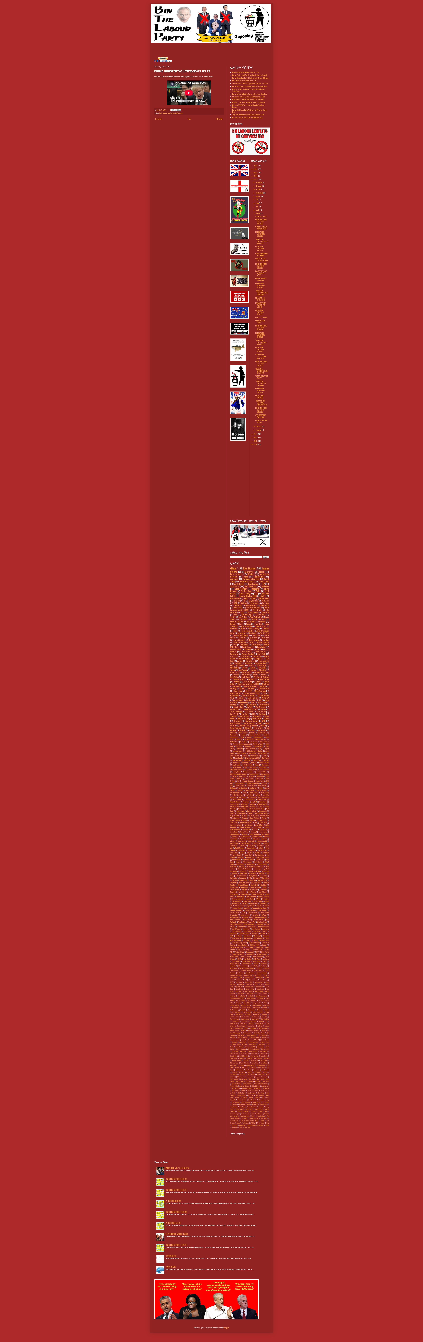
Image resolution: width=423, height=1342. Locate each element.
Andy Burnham (253, 601)
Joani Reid (244, 1067)
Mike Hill (266, 1005)
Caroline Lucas (253, 742)
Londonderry (263, 829)
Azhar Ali (252, 922)
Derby (265, 975)
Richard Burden (234, 1017)
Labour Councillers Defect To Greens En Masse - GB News (250, 78)
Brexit (261, 571)
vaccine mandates (261, 772)
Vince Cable (256, 961)
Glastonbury (244, 887)
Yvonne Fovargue (246, 963)
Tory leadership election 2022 (249, 1121)
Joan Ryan (233, 892)
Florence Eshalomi (243, 885)
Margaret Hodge (251, 896)
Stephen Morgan (234, 1114)
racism (253, 598)
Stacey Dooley (234, 956)
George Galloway (235, 649)
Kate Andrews (252, 892)
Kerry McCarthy (236, 938)
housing (256, 963)
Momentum (265, 637)
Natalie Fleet (241, 1093)
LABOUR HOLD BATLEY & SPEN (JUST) (177, 1168)
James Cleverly (237, 855)
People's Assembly (264, 1100)
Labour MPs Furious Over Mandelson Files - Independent (249, 86)
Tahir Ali (244, 1021)
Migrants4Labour (256, 1005)
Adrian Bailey (234, 843)
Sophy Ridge (246, 672)
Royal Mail (255, 1104)
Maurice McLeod (247, 1084)
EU (244, 601)
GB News (244, 603)
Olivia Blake (249, 947)
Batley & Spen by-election (248, 725)
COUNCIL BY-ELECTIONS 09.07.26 (175, 1190)
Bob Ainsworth (263, 1035)
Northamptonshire (235, 792)
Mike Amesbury (237, 760)
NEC (238, 781)
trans (263, 619)
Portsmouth (266, 1102)
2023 (256, 176)
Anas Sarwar (242, 797)
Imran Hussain (254, 889)
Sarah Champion (245, 836)
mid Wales (264, 963)
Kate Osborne (263, 892)
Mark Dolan (252, 1079)
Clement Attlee (236, 1044)
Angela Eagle (252, 873)
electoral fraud (264, 816)
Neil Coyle (247, 760)
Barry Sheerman (234, 755)
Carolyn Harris (258, 970)
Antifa (253, 667)
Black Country (243, 732)
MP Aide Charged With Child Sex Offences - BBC (247, 117)
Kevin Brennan (234, 894)
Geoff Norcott (263, 1054)
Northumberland (236, 901)
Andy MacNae (239, 1028)
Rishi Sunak (238, 607)
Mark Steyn (258, 1081)
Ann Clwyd (261, 873)
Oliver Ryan (244, 1097)
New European (251, 1093)
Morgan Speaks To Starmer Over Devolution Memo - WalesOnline (248, 90)
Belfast (258, 681)
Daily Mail (254, 802)
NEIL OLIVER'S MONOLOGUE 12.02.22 (260, 335)
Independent (233, 933)
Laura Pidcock (264, 679)
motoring (257, 869)
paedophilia (262, 730)
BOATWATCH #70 (170, 1256)
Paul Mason (259, 947)
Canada (252, 732)
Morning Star (235, 1007)
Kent (240, 624)
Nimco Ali (250, 1095)
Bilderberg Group (262, 922)
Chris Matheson (250, 973)
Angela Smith (236, 765)
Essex (235, 644)
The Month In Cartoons (261, 677)
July (257, 199)
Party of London (257, 901)
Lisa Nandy (252, 633)
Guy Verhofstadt (258, 744)
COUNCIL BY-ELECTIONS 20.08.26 (176, 1212)
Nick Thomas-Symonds (236, 769)
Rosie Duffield (234, 695)
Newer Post (158, 119)
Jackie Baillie (254, 1061)
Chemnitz (234, 1042)
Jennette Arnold (250, 1065)
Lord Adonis (260, 651)
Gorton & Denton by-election (241, 744)
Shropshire (245, 762)
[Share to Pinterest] (180, 110)
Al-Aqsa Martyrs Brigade (247, 968)
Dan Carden (256, 878)
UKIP (263, 721)
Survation (246, 908)
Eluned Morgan (236, 929)
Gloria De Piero (255, 887)
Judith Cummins (239, 1070)
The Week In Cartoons (251, 579)
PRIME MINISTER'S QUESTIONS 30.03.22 (261, 221)
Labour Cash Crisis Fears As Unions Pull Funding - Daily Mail (249, 111)
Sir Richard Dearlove (257, 1111)
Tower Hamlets (262, 910)
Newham (264, 1007)
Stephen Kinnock (239, 783)
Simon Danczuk (245, 1019)
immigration (258, 576)
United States (264, 598)
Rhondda (264, 1014)
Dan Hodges (265, 878)
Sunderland (236, 1021)
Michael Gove (262, 767)
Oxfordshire (237, 721)
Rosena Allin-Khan (255, 735)
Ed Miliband (257, 610)
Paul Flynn (245, 903)
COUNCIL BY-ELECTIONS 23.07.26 (175, 1245)
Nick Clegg (261, 1093)
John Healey (238, 936)
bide (267, 1123)
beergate (266, 749)
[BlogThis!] (174, 110)
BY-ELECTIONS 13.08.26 (173, 1223)
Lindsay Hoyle (246, 829)
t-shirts (241, 1127)
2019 (255, 441)
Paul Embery (263, 832)
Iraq (231, 758)
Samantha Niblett (251, 1107)
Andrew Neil (246, 674)
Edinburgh (233, 788)
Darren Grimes (240, 786)
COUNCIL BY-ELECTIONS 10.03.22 (259, 349)
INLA (256, 984)
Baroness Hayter (246, 970)
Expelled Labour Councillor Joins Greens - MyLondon (248, 102)
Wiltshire (232, 841)
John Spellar (252, 1067)
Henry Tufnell (233, 1058)
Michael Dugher (255, 1086)
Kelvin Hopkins (242, 996)
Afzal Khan (243, 742)
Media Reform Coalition (260, 1084)
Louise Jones (260, 1074)
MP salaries (240, 1077)
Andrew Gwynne (241, 753)
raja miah (234, 1127)
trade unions (247, 681)
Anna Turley (256, 843)
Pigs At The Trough (243, 950)
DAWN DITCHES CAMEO (260, 321)
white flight (247, 1127)
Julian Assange (248, 936)
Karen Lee (233, 996)
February (259, 426)
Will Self (253, 1123)
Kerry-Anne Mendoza (261, 996)
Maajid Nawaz (240, 811)
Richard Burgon (247, 614)
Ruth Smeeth (265, 834)
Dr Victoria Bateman (253, 1049)
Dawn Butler (261, 647)
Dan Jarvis (235, 880)
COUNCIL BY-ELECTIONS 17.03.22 (259, 312)
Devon (255, 674)
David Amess (263, 802)
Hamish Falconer (243, 1056)
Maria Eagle (243, 1079)
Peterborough (261, 665)
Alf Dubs (259, 968)
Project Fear (263, 903)
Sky (266, 1111)
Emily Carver (246, 929)
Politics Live (234, 672)
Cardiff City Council (235, 924)
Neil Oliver (233, 628)
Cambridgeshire (253, 698)
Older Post (219, 119)
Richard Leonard (241, 813)
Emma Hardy (265, 929)
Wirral (264, 961)
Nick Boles (243, 1010)
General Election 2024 (251, 693)
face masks (244, 644)
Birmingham (241, 633)
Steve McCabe (265, 1019)
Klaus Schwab (242, 809)
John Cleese (239, 991)
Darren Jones (251, 786)
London (250, 574)
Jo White (237, 1067)
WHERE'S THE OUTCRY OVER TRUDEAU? (260, 356)
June (257, 203)
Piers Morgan (250, 661)
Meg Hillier (247, 1003)
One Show (257, 1097)
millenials (233, 966)
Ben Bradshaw (260, 707)
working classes (239, 679)
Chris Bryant (245, 651)
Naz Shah (245, 714)
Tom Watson (257, 656)
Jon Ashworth (251, 704)
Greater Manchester (253, 607)
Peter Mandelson (260, 663)
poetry (267, 1125)
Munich (264, 945)
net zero (236, 674)
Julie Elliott (248, 1070)
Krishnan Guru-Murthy (257, 894)
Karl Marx (260, 806)
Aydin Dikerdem (263, 1028)
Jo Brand (262, 933)
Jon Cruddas (261, 1067)
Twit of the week (237, 795)
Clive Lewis (248, 663)
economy (233, 688)
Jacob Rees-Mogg (236, 711)
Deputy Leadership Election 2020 (248, 684)
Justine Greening (262, 994)
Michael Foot (265, 1086)
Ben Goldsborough (235, 1033)
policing (254, 619)
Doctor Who (243, 880)
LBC (242, 612)
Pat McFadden (236, 1012)
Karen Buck (256, 1070)
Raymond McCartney (244, 1104)
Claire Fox (260, 846)
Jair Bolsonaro (234, 1063)
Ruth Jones (242, 1107)
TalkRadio (248, 649)
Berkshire (233, 732)
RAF (231, 906)
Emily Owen (235, 1051)
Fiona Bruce (263, 980)
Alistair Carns (247, 919)
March (258, 213)
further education (248, 772)
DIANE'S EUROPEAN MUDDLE (261, 421)
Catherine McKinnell (253, 1040)
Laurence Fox (261, 711)
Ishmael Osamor (249, 987)
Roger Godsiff (250, 906)
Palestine (262, 621)
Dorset (234, 776)
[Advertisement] (207, 48)
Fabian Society (253, 980)
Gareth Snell (254, 885)
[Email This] (171, 110)
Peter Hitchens (247, 862)
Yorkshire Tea (234, 1024)
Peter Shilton (239, 1014)
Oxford (232, 813)
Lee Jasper (242, 1072)
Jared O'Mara (259, 825)
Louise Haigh (233, 832)
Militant (243, 1091)
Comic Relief (261, 1044)
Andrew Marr (262, 702)
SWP (257, 952)
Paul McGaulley (242, 1100)
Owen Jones (254, 603)
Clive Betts (244, 1044)
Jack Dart (245, 1061)
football (232, 624)
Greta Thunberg (237, 767)
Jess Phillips (243, 617)
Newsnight (254, 832)
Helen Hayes (264, 1056)
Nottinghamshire (247, 647)
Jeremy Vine (260, 776)
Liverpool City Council (263, 857)
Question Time (238, 707)
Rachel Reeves (235, 598)
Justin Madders (251, 994)
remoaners (234, 579)
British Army (251, 621)
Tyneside (264, 839)
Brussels (264, 1037)
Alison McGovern (245, 843)
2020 (256, 437)
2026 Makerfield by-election (238, 774)
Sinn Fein (253, 762)
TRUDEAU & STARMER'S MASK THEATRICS (261, 371)
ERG (241, 977)
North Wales (234, 677)
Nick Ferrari (244, 702)
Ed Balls (261, 848)
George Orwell (252, 850)
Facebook (242, 637)
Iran (264, 693)
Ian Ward (266, 1058)
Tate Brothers (261, 1116)
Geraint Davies (262, 850)
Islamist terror (260, 626)
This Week (244, 1118)
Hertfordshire (250, 700)
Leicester (253, 670)
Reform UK (256, 635)
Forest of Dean (245, 1054)
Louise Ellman (250, 790)
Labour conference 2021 (256, 809)
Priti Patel (233, 656)
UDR (259, 749)
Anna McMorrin (242, 922)
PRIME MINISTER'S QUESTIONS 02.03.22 (261, 410)
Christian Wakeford (262, 973)
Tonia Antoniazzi (250, 749)
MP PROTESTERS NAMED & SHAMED (176, 1234)
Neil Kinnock (256, 1007)
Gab (256, 822)
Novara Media (259, 746)
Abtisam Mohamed (243, 966)
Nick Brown (251, 1010)
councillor (234, 1125)
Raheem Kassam (239, 906)
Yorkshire (265, 586)
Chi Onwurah (240, 973)
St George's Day (261, 954)
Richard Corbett (245, 1017)
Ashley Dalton (253, 876)
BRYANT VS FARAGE (261, 317)
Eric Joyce (243, 1051)
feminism (266, 628)
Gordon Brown (237, 700)
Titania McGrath (254, 1118)
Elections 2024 (249, 977)
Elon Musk (251, 688)
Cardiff (264, 755)
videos (181, 113)
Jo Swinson (249, 711)
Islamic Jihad (259, 987)
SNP (264, 649)
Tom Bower (264, 1118)
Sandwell (261, 1107)
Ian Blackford (243, 788)
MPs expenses (236, 859)
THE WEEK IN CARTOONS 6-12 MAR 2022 (261, 342)
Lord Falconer (251, 1000)
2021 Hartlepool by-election (254, 751)
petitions (236, 681)
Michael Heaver (234, 1005)
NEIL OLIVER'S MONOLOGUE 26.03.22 (260, 234)
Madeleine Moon (264, 940)
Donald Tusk (252, 880)
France (257, 765)
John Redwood (259, 991)
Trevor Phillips (265, 792)
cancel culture (249, 723)
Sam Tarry (235, 836)
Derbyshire (251, 679)
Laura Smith (259, 779)
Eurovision (239, 980)
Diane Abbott (264, 581)
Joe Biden (236, 601)
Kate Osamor (258, 827)
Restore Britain (239, 952)
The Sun (239, 959)
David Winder (257, 975)
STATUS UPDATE (170, 1267)
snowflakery (242, 871)
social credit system (254, 871)
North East (259, 1010)
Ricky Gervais (258, 862)
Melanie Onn (263, 811)
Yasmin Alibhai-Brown (244, 869)
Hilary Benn (244, 806)
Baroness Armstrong (253, 1030)
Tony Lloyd (241, 866)
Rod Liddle (264, 1017)
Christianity (233, 878)
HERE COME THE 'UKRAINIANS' (260, 299)
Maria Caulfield (234, 1079)
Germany (252, 804)
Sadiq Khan (234, 586)
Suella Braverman (258, 956)
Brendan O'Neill (242, 1037)
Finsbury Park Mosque (246, 822)
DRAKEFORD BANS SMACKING (260, 279)
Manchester (234, 654)
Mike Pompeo (235, 1091)
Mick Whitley (257, 1088)
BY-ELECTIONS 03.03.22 (259, 396)
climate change (254, 640)
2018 (255, 444)
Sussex (248, 624)
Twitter (232, 617)
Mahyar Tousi (240, 896)
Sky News (262, 714)
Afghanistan (233, 742)
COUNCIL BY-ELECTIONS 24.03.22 (259, 248)
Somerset (233, 716)
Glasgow (248, 728)
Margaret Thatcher (263, 896)
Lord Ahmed (242, 1074)
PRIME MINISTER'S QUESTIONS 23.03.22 (261, 266)
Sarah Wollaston (257, 836)
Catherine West (261, 799)
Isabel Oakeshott (244, 933)
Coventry (233, 704)
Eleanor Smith (265, 1049)
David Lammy (245, 593)
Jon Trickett (242, 892)
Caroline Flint (234, 709)
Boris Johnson (163, 113)
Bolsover (232, 1037)
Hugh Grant (247, 931)
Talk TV (253, 1116)
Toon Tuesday (253, 583)
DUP (250, 878)
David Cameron (262, 786)
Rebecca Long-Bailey (241, 635)
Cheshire (233, 651)
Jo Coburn (252, 806)
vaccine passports (263, 642)
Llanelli (265, 1072)
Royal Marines (263, 1104)
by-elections (253, 637)
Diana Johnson (251, 926)
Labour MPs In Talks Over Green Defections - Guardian (249, 94)
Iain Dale (239, 746)
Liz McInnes (261, 998)
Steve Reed (233, 866)
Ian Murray (253, 788)
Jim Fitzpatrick (259, 855)
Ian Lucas (257, 931)
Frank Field (244, 804)
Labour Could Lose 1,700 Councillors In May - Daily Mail (249, 75)
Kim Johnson (247, 938)
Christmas (246, 802)
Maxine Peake (250, 899)
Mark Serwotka (240, 1081)
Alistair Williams (254, 818)
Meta (265, 1003)
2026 (256, 165)
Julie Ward (241, 994)
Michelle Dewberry (247, 1088)
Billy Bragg (240, 1035)
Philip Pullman (257, 1102)
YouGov (232, 670)
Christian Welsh (264, 1042)
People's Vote (264, 633)
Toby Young (257, 959)
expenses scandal (262, 841)
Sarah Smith (258, 1109)
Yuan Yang (243, 1024)
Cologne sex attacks (235, 975)
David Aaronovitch (250, 1047)
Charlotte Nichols (235, 802)
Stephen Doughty (253, 792)
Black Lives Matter (247, 581)
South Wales (261, 614)
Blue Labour (263, 876)
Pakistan (243, 735)
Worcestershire (235, 723)
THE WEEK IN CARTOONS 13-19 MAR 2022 (261, 292)
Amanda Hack (251, 1026)
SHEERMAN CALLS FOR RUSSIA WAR (261, 259)
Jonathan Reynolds (244, 827)
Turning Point (236, 772)
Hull (246, 767)
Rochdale (244, 834)
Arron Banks (253, 1028)
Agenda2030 (233, 968)
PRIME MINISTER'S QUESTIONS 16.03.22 (261, 327)
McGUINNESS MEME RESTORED (261, 254)
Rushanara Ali (250, 952)
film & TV (248, 691)
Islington (263, 709)
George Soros (263, 822)
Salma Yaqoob (265, 952)
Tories (245, 576)
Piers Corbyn (253, 903)
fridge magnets (234, 917)
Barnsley (243, 1030)
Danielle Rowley (247, 975)
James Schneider (245, 1063)
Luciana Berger (261, 790)
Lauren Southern (250, 998)
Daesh (241, 704)
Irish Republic (239, 758)
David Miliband (241, 926)
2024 (256, 172)
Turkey (261, 1021)
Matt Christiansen (236, 1084)
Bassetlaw (264, 1030)
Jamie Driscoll (239, 989)
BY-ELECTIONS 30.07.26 (173, 1201)
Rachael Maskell (234, 834)
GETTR (232, 982)
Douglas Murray (251, 848)
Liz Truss (254, 829)
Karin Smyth (257, 936)
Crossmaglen (242, 878)
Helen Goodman (254, 1056)
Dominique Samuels (263, 926)
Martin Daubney (242, 945)
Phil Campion (235, 1102)
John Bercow (243, 670)
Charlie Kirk (260, 924)
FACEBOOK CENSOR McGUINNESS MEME (261, 273)
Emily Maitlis (233, 883)
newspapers (260, 1125)
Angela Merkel (252, 797)
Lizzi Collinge (257, 1072)
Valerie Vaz (246, 1123)
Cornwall (252, 820)
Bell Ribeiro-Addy (247, 765)
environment (235, 818)
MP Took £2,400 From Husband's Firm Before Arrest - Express (249, 106)
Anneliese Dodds (254, 774)
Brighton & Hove (243, 718)
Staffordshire (234, 667)
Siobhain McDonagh (242, 1111)
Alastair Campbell (247, 654)
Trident (262, 1121)
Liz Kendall (255, 940)
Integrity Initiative (236, 1061)
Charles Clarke (265, 1040)
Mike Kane (266, 1088)
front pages (245, 917)
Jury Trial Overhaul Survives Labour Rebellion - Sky (248, 114)
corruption (256, 915)
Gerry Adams (233, 853)
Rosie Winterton (234, 1019)
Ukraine (256, 649)
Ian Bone (244, 889)
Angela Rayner (241, 588)
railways (258, 795)
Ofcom (237, 1097)
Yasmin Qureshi (234, 963)
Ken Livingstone (250, 857)
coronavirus (249, 571)
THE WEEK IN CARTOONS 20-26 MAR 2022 (261, 241)
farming (244, 818)
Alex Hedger (241, 1026)
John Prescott (248, 991)
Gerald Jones (233, 1056)
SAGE (252, 702)
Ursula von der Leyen (261, 813)
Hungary (242, 1058)
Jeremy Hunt (248, 855)
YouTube (251, 730)
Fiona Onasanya (235, 728)
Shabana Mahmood (248, 695)
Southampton (250, 954)
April (257, 210)
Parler (244, 792)
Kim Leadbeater (258, 938)
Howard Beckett (234, 889)
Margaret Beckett (255, 943)
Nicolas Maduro (241, 1095)
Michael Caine (234, 1086)
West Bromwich (253, 816)
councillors (258, 624)
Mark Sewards (249, 1081)
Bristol (242, 688)
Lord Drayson (251, 1074)
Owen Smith (256, 760)
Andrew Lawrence (258, 919)
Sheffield (242, 730)
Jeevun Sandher (250, 989)
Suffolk (249, 707)
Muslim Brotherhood (253, 1091)
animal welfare (245, 915)
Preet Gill (256, 1014)
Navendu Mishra (246, 1007)
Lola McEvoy (233, 1074)
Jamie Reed (264, 1063)
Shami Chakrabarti (238, 954)
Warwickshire (257, 716)
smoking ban (259, 1024)
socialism (266, 640)
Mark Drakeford (246, 626)
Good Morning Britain (249, 709)
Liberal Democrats (247, 631)
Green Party (261, 654)
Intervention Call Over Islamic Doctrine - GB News (248, 99)
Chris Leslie (251, 846)
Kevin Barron (249, 779)
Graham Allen (248, 982)
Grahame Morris (259, 982)
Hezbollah (241, 984)
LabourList (234, 1072)
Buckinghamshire (249, 799)
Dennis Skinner (264, 742)
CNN (231, 786)
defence (264, 915)
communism (237, 605)
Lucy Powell (234, 714)
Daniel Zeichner (239, 848)
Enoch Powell (233, 822)
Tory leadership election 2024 (255, 866)
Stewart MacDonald (257, 1114)
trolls (259, 723)
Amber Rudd (243, 873)
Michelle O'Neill (254, 945)
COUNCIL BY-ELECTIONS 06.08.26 (176, 1179)
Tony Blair (265, 603)
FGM (246, 980)
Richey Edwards (253, 612)
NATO (258, 899)
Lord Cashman (241, 1000)
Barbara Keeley (234, 1030)
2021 (255, 434)
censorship (265, 612)
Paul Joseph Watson (251, 769)
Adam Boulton (254, 966)
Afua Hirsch (264, 966)
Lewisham (249, 1072)
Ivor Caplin (266, 853)
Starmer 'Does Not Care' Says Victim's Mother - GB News (250, 83)
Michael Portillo (245, 1005)
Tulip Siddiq (236, 961)
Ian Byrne (257, 853)
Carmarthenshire (234, 1040)
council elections (258, 737)
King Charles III (245, 894)
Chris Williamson (260, 691)
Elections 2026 (262, 820)
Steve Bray (256, 839)
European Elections (236, 621)
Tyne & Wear (249, 795)
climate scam (237, 691)
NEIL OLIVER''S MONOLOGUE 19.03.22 (260, 285)
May (257, 206)
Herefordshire (237, 931)
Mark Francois (260, 1079)
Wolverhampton (253, 913)
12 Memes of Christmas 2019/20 (255, 739)
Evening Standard (252, 1051)
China (235, 631)
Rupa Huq (259, 906)
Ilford (264, 931)
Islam (235, 614)
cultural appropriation (253, 783)
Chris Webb (242, 1042)
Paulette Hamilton (258, 1012)
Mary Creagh (265, 758)
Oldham (267, 1010)
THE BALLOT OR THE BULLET (261, 377)
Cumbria (263, 725)
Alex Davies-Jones (235, 919)
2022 (256, 179)
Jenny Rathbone (261, 1065)
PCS (263, 1097)
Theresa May (245, 656)
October (258, 189)
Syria (242, 737)
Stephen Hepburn (262, 864)
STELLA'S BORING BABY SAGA (260, 416)
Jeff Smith (241, 1065)
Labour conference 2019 (252, 758)
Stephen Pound (245, 1114)
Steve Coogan (255, 1019)
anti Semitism (250, 586)
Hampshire (258, 658)
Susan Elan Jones (244, 1116)
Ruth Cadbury (233, 1107)
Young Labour (260, 1123)
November (259, 186)
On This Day (246, 591)
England (263, 674)
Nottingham (248, 746)
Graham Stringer (262, 804)
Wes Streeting (254, 628)
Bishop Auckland (251, 1035)
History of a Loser (236, 825)
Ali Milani (234, 873)
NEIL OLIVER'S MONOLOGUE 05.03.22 (260, 390)
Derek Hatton (233, 977)
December (259, 182)
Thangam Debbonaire (236, 910)
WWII (243, 913)
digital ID (263, 686)
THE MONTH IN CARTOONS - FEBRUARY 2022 (261, 403)
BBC (256, 593)
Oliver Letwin (247, 901)
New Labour (265, 899)
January (258, 430)
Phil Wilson (248, 1014)
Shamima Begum (251, 721)
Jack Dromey (248, 825)
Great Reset (241, 665)
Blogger (226, 1327)
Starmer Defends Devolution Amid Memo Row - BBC (248, 96)
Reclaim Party (259, 781)
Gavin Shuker (241, 850)
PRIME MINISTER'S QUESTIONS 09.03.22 (261, 363)
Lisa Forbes (246, 940)
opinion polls (256, 644)
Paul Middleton (252, 1100)
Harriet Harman (234, 806)
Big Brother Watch (259, 1033)
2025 (256, 169)
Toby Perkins (248, 959)
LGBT (235, 603)
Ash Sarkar (238, 663)
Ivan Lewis (254, 933)
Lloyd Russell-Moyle (250, 686)
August (258, 196)
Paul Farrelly (235, 903)
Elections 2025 (234, 804)
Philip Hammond (245, 1102)
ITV (261, 984)
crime (245, 598)
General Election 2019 (248, 596)
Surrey (245, 667)
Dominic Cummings (240, 642)
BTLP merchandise (263, 797)
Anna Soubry (252, 753)
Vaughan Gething (234, 816)
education (241, 698)
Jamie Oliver (255, 1063)
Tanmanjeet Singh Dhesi (259, 908)
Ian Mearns (249, 1058)
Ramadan (234, 1104)
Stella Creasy (246, 677)
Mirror (238, 862)
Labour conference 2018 (236, 998)
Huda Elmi (249, 984)
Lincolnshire (237, 686)
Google (264, 887)
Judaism (240, 790)
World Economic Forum (261, 672)
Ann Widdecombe (241, 876)
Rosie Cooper (240, 864)
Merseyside (233, 735)
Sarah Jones (239, 1109)
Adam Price (265, 871)
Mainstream (250, 1077)
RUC (253, 714)
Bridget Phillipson (255, 755)
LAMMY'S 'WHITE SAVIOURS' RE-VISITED (260, 305)
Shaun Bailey (236, 762)
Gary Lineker (265, 765)
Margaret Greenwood (261, 1077)
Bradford (244, 755)
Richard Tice (255, 1017)
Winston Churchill (264, 762)
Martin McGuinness (248, 859)
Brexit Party (265, 605)
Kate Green (240, 857)
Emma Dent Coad (244, 883)
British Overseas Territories (238, 820)
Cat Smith (243, 1040)
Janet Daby (233, 1065)
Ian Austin (262, 667)
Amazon (264, 818)
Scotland (255, 588)
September (259, 193)
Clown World (252, 1044)
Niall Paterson (234, 1010)
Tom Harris (266, 959)
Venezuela (244, 816)
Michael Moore (236, 1088)
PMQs (177, 113)
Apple (246, 1028)
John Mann (265, 684)
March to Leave (251, 811)
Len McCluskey (262, 732)
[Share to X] (176, 110)
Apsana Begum (262, 753)
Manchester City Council (240, 943)
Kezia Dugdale (265, 1070)
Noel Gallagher (260, 1095)
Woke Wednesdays (256, 617)
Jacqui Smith (263, 1061)
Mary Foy (238, 1003)
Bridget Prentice (254, 1037)
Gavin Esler (254, 1054)
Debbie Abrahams (241, 1049)
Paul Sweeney (247, 1012)
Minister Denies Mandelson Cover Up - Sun (245, 72)
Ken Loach (266, 936)
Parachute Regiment (247, 781)
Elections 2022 (262, 880)
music (238, 739)
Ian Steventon (258, 1058)
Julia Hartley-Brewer (245, 658)
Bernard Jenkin (247, 1033)
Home (189, 119)
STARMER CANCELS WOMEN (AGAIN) (261, 228)
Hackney (242, 853)
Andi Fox (260, 1026)
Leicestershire (264, 704)
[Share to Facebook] (178, 110)
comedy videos (242, 841)
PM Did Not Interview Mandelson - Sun (244, 80)
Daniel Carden (239, 1047)
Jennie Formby (260, 989)
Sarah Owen (249, 1109)
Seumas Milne (237, 908)
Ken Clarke (251, 996)
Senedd (250, 813)
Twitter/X (239, 1123)
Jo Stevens (264, 889)
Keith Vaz (239, 779)
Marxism (263, 670)
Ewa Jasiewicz (263, 1051)
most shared (238, 583)
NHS (260, 700)
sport (232, 665)
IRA (264, 583)
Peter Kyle (266, 760)
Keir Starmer (171, 113)
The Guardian (244, 716)
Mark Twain (266, 1081)
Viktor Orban (246, 961)
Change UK (265, 698)
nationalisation (251, 1125)
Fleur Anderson (234, 1054)
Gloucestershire (264, 688)
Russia (243, 628)
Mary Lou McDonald (237, 899)
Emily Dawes (259, 977)
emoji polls (251, 841)
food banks (242, 1125)
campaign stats (237, 751)
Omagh (251, 1097)
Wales (263, 596)
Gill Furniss (239, 982)
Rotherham (240, 749)
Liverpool (240, 661)
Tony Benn (253, 1021)
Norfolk (251, 665)
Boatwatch (265, 601)
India (261, 788)
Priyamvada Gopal (257, 950)
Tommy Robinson (264, 769)
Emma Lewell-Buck (256, 883)
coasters (251, 1024)
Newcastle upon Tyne (236, 947)
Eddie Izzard (242, 776)
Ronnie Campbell (254, 834)
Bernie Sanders (237, 799)
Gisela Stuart (234, 887)
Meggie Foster (257, 1003)
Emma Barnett (256, 929)
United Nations (234, 913)
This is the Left (250, 910)
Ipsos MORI (239, 987)
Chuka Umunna (235, 693)
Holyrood (249, 853)
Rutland (267, 906)
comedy (249, 737)
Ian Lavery (258, 728)
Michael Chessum (245, 1086)
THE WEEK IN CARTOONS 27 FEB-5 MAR (260, 383)
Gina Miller (264, 885)
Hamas (266, 718)
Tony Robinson (234, 1121)
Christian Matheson (253, 1042)
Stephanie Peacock (245, 839)
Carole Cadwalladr (249, 924)
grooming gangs (250, 605)
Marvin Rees (260, 859)
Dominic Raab (256, 718)
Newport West (244, 832)
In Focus (251, 776)
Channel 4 (242, 846)
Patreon (266, 901)
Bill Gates (264, 783)
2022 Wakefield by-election (259, 917)
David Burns (260, 1047)
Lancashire (243, 619)
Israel (251, 642)
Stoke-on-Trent (245, 956)
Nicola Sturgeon (239, 640)
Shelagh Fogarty (250, 864)
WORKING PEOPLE (260, 216)
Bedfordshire (265, 774)
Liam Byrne (253, 767)
